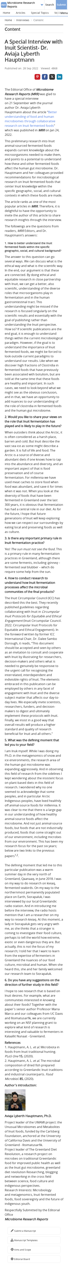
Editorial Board (22, 1259)
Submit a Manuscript (25, 1230)
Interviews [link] (22, 20)
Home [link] (8, 20)
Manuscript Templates (26, 1240)
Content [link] (38, 20)
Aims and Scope (22, 1249)
